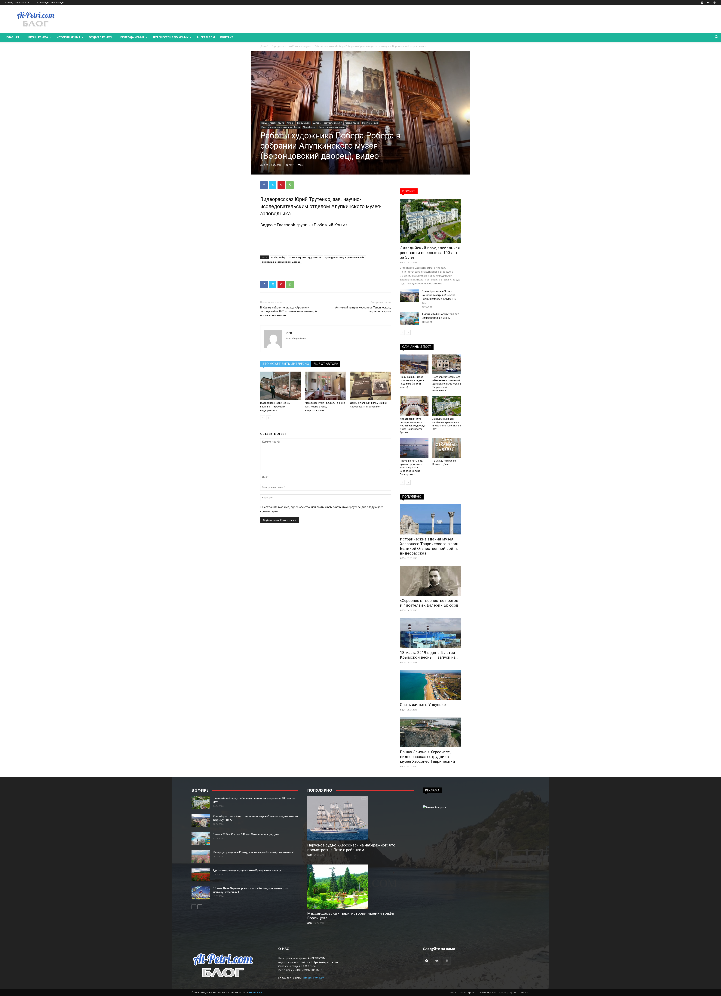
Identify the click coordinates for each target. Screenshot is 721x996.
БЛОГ (453, 992)
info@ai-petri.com (313, 978)
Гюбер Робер (278, 257)
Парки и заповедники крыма (332, 127)
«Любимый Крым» (329, 225)
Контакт (226, 37)
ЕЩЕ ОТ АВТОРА (326, 364)
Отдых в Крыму (100, 37)
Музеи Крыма (309, 127)
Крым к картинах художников (305, 257)
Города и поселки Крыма (286, 46)
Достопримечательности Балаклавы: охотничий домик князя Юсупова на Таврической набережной (446, 384)
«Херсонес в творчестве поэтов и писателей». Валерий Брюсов (429, 603)
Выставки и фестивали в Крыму (327, 123)
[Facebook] (264, 185)
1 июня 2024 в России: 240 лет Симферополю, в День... (247, 834)
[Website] (714, 2)
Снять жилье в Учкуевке (423, 704)
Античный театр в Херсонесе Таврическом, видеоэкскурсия (363, 309)
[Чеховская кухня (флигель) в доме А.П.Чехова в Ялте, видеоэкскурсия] (325, 386)
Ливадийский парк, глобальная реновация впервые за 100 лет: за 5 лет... (430, 253)
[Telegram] (702, 2)
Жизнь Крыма (37, 37)
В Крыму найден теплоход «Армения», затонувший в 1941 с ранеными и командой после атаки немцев (288, 311)
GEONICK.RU (255, 992)
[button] (716, 37)
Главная (12, 37)
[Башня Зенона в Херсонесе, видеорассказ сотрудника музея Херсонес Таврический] (430, 732)
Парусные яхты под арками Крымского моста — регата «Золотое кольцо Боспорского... (411, 467)
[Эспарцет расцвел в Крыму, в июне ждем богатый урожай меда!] (201, 856)
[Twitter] (272, 185)
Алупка (307, 46)
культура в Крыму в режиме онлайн (344, 257)
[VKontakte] (708, 2)
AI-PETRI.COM (206, 37)
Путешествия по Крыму (170, 37)
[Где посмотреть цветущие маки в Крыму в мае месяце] (201, 874)
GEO (266, 165)
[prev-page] (262, 418)
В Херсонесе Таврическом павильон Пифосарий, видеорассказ (275, 406)
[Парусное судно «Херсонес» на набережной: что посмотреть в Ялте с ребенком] (360, 818)
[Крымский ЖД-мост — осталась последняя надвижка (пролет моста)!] (414, 364)
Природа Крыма (132, 37)
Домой (264, 46)
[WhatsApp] (290, 185)
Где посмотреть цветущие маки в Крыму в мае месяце (247, 870)
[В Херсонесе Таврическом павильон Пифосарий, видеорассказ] (280, 386)
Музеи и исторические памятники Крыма (280, 127)
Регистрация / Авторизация (50, 2)
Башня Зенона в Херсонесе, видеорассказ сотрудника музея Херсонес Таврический (427, 757)
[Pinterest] (281, 185)
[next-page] (268, 418)
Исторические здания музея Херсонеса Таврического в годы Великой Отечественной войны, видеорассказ (430, 546)
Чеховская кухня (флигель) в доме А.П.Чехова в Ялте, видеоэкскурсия (325, 406)
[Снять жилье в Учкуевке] (430, 685)
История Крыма (68, 37)
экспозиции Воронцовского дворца (281, 261)
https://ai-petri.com (296, 338)
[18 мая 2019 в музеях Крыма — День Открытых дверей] (446, 448)
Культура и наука (370, 123)
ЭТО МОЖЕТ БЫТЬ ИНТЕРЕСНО (285, 364)
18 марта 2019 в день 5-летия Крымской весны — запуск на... (429, 655)
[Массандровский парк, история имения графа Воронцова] (360, 887)
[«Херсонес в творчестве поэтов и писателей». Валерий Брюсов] (430, 581)
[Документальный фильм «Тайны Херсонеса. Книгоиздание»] (370, 386)
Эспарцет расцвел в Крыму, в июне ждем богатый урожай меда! (253, 852)
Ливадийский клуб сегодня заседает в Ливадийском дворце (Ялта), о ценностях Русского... (412, 425)
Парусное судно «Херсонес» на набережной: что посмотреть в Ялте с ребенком (351, 847)
